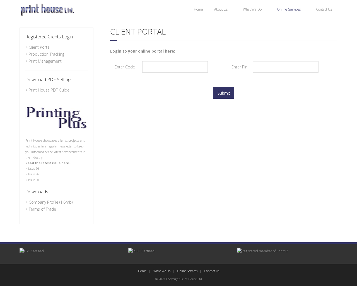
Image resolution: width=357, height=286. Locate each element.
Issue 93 (33, 168)
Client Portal (39, 47)
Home (198, 9)
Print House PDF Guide (49, 90)
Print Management (45, 61)
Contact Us (324, 9)
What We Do (252, 9)
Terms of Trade (42, 209)
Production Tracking (46, 54)
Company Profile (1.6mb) (51, 202)
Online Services (289, 9)
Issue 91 (33, 180)
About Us (221, 9)
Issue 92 (33, 174)
